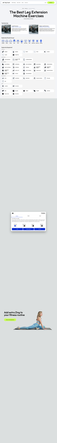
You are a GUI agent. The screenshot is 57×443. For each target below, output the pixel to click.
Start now (50, 2)
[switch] (24, 225)
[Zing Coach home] (6, 3)
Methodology (14, 2)
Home (23, 8)
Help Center (18, 2)
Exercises (26, 2)
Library (23, 2)
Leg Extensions (15, 26)
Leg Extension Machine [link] (31, 8)
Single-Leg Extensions (44, 26)
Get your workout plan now (10, 319)
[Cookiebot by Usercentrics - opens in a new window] (41, 213)
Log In (45, 2)
